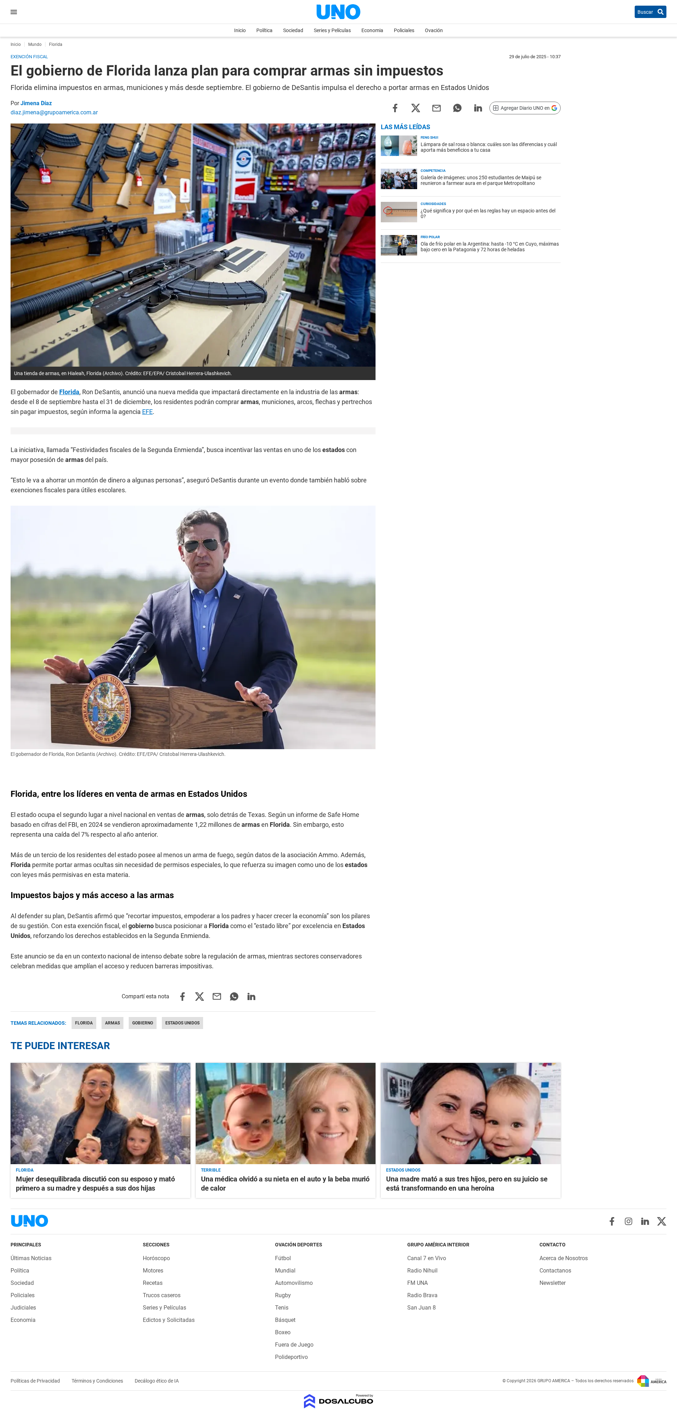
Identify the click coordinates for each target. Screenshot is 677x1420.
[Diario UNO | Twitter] (661, 1221)
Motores (153, 1270)
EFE (147, 411)
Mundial (285, 1270)
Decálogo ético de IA (157, 1381)
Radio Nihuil (422, 1270)
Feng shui (429, 137)
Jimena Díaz (36, 103)
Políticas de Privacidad (36, 1381)
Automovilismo (294, 1283)
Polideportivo (291, 1357)
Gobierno (142, 1023)
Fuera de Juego (294, 1344)
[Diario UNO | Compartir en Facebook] (395, 107)
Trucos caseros (162, 1295)
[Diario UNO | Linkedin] (645, 1221)
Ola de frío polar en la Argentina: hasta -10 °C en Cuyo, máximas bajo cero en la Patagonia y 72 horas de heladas (490, 246)
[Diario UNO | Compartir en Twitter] (415, 107)
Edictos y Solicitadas (169, 1320)
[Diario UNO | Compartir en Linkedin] (478, 107)
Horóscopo (156, 1258)
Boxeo (283, 1332)
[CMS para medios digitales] (338, 1401)
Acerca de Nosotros (563, 1258)
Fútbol (283, 1258)
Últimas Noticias (31, 1258)
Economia (372, 30)
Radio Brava (422, 1295)
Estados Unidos (182, 1023)
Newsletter (552, 1283)
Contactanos (555, 1270)
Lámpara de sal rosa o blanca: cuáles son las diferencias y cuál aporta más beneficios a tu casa (489, 147)
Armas (112, 1023)
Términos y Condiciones (98, 1381)
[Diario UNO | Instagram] (628, 1221)
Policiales (404, 30)
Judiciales (23, 1307)
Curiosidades (433, 204)
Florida (69, 392)
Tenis (281, 1307)
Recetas (153, 1283)
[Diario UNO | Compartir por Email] (436, 107)
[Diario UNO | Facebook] (612, 1221)
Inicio (240, 30)
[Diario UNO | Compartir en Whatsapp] (457, 107)
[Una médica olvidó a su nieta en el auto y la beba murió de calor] (286, 1113)
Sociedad (293, 30)
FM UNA (417, 1283)
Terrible (211, 1170)
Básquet (285, 1320)
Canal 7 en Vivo (426, 1258)
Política (264, 30)
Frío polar (430, 237)
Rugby (283, 1295)
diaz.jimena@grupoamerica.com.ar (54, 112)
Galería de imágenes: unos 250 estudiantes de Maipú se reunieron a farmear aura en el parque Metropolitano (481, 180)
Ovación (434, 30)
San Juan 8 (421, 1307)
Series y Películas (332, 30)
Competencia (433, 171)
